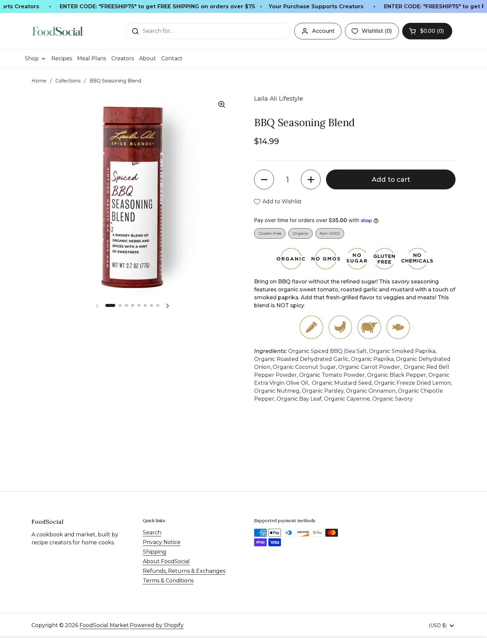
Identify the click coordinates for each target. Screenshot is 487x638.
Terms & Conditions (168, 580)
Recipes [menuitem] (61, 58)
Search (152, 532)
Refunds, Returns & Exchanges (184, 571)
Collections (68, 81)
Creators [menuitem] (122, 58)
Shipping (154, 552)
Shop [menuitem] (32, 58)
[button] (427, 31)
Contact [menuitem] (172, 58)
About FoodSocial (166, 561)
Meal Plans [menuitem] (91, 58)
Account (323, 31)
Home (38, 81)
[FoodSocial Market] (58, 31)
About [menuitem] (147, 58)
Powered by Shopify (157, 625)
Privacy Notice (162, 542)
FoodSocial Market (104, 625)
